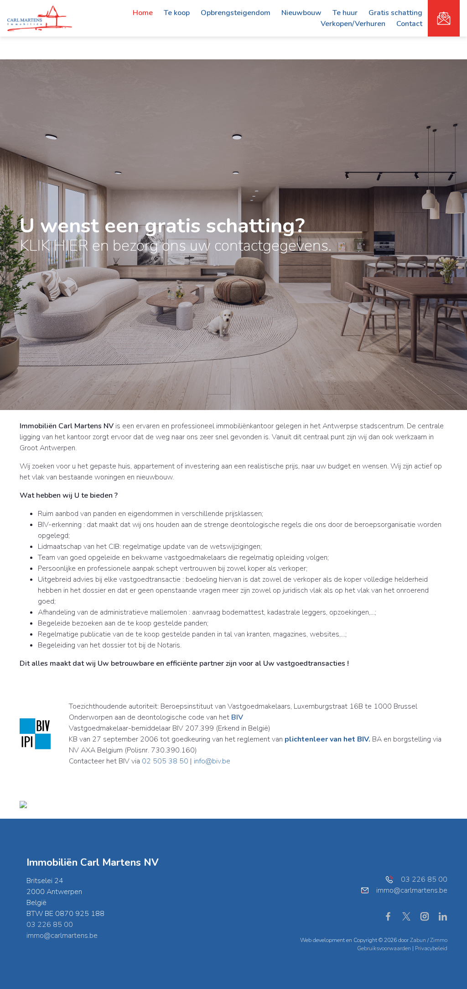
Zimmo (438, 940)
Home (143, 13)
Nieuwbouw (301, 13)
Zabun (418, 940)
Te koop (177, 13)
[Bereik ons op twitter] (410, 916)
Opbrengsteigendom (235, 13)
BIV (237, 717)
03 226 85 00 (49, 925)
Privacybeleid (431, 948)
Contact (409, 24)
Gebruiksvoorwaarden (384, 948)
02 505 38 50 (165, 761)
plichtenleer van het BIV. (327, 739)
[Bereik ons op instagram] (428, 916)
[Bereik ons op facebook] (392, 916)
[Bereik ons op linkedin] (442, 916)
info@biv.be (212, 761)
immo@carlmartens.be (62, 936)
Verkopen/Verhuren (353, 24)
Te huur (345, 13)
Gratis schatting (395, 13)
